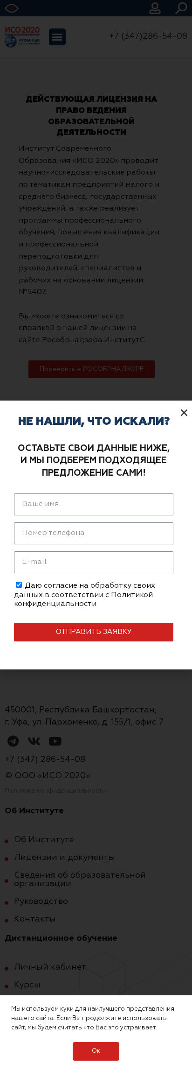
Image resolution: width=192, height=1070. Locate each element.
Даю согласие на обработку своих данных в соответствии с (84, 594)
